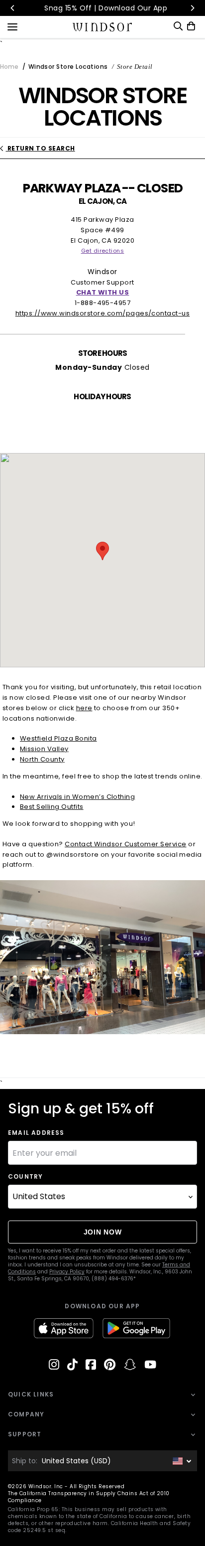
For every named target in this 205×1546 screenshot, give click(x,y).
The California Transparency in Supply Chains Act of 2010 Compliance (89, 1497)
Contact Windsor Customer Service (125, 844)
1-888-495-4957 (103, 303)
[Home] (103, 26)
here (84, 708)
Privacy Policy (67, 1271)
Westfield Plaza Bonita (58, 738)
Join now (103, 1232)
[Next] (192, 8)
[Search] (178, 26)
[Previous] (13, 8)
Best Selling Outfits (52, 806)
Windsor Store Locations (67, 66)
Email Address (36, 1133)
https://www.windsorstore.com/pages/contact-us (102, 313)
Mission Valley (44, 749)
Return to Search (40, 148)
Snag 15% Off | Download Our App (102, 8)
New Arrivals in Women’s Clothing (77, 796)
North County (42, 759)
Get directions (102, 251)
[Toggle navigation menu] (12, 26)
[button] (102, 551)
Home (9, 66)
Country (25, 1177)
